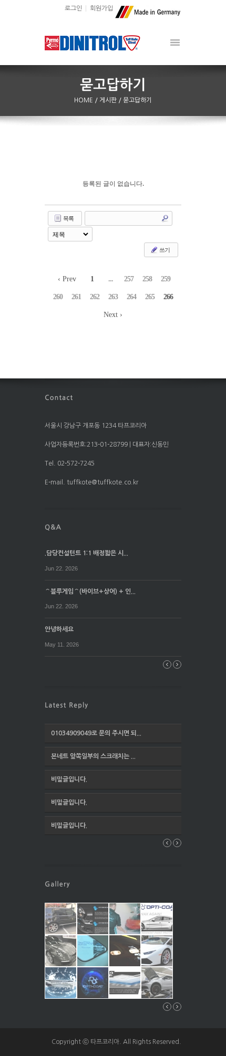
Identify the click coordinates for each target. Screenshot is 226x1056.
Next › (113, 315)
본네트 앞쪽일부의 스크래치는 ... (93, 756)
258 (147, 279)
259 (165, 279)
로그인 (73, 8)
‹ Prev (67, 279)
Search (165, 218)
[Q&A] (53, 526)
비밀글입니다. (69, 779)
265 (150, 297)
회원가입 (101, 8)
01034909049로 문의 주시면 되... (96, 733)
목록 (68, 218)
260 (58, 297)
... (110, 279)
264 (131, 297)
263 (113, 297)
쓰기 (164, 250)
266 (168, 297)
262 (94, 297)
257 (128, 279)
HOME (84, 100)
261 (76, 297)
